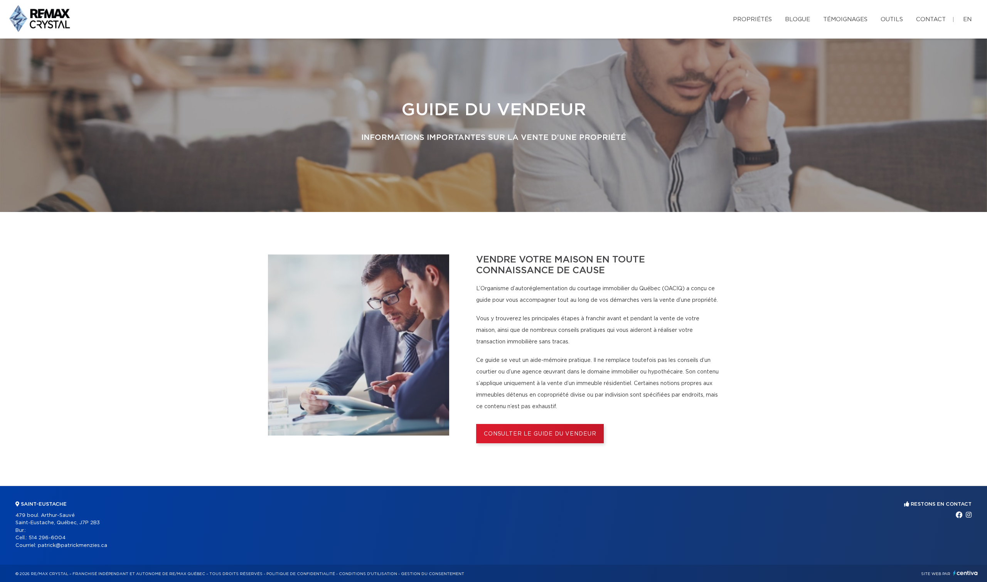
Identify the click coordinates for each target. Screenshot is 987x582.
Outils (892, 19)
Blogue (797, 19)
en (967, 19)
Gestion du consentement (432, 574)
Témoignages (845, 19)
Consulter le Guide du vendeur (540, 434)
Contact (931, 19)
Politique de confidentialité (300, 574)
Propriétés (752, 19)
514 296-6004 (47, 537)
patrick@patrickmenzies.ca (72, 545)
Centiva (965, 572)
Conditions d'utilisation (368, 574)
